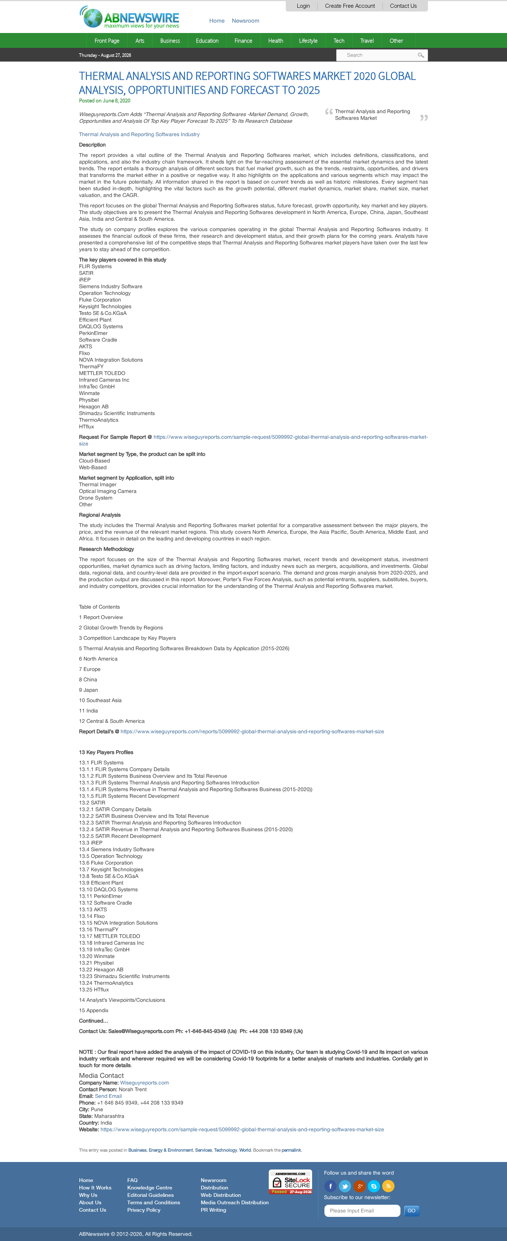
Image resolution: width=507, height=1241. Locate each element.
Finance (243, 40)
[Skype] (373, 1187)
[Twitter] (344, 1187)
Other (396, 40)
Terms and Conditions (153, 1202)
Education (207, 40)
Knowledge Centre (149, 1188)
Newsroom (245, 20)
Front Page (107, 40)
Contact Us (403, 6)
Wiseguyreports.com (144, 1083)
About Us (90, 1202)
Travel (367, 40)
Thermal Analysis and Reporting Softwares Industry (139, 134)
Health (275, 40)
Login (303, 6)
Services (203, 1150)
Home (217, 20)
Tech (339, 40)
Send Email (108, 1096)
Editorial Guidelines (150, 1195)
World (245, 1150)
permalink (291, 1150)
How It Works (95, 1188)
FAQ (132, 1180)
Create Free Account (350, 6)
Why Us (88, 1195)
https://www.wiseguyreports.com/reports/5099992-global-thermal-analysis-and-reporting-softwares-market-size (252, 731)
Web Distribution (221, 1195)
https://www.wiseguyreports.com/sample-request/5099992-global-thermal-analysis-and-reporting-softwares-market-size (242, 1129)
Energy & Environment (171, 1150)
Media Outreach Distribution (235, 1202)
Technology (225, 1150)
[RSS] (388, 1187)
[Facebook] (330, 1187)
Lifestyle (308, 40)
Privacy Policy (143, 1210)
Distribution (214, 1188)
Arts (139, 40)
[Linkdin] (359, 1187)
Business (170, 40)
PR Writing (213, 1210)
